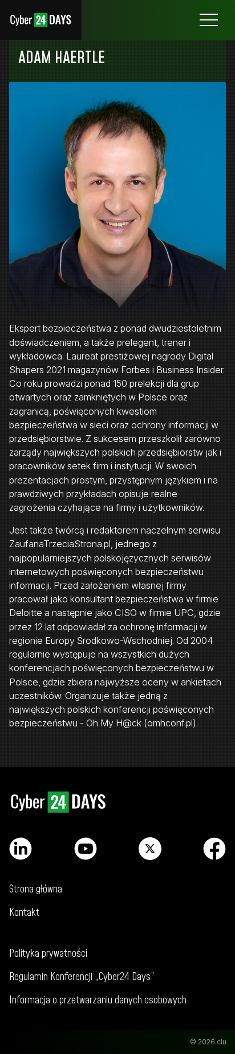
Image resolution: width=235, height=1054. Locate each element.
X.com (150, 848)
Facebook (214, 848)
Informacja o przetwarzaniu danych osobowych (98, 1000)
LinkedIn (20, 848)
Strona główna (41, 20)
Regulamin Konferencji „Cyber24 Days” (81, 977)
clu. (222, 1042)
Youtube (85, 848)
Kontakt (24, 913)
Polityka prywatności (48, 953)
